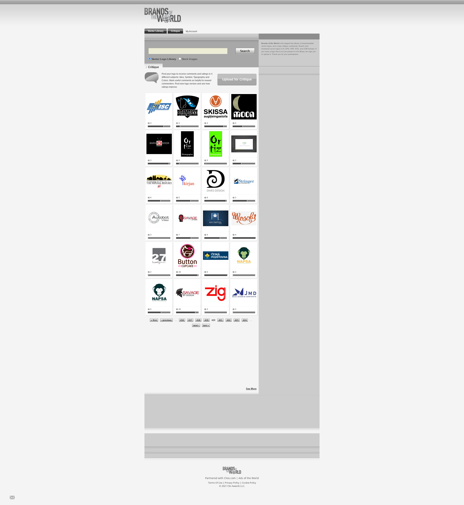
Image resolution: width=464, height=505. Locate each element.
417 (190, 320)
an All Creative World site (175, 22)
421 (220, 320)
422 (229, 320)
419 (206, 320)
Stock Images (189, 59)
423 (237, 320)
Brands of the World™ (163, 15)
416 (182, 320)
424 (245, 320)
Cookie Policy (249, 482)
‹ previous (166, 320)
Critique (175, 31)
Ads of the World (249, 478)
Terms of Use (215, 482)
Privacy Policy (232, 482)
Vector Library (155, 31)
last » (206, 325)
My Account (191, 31)
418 (198, 320)
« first (154, 320)
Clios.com (230, 478)
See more (251, 388)
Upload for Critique (237, 79)
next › (196, 325)
